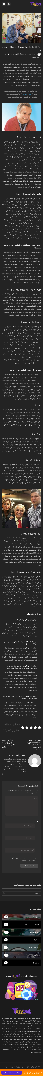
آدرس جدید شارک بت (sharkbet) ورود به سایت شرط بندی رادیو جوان (33, 744)
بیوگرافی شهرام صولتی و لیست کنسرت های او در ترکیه (8, 744)
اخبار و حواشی (27, 94)
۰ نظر (6, 54)
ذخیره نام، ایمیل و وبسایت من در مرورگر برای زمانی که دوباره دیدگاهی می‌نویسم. (23, 859)
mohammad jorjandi (25, 54)
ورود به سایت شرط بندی (11, 1073)
